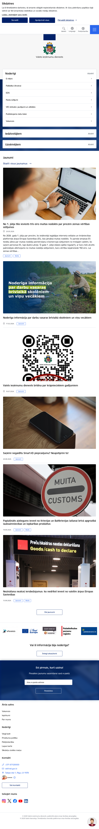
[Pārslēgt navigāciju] (94, 29)
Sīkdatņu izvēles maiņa (11, 750)
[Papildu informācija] (14, 777)
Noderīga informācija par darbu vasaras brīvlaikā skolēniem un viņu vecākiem (47, 317)
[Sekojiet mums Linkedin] (26, 801)
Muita (17, 256)
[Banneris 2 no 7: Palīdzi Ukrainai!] (69, 631)
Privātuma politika (9, 738)
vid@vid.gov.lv (11, 768)
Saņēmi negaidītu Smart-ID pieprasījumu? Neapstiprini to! (36, 453)
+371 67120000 (12, 764)
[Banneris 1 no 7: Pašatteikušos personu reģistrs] (49, 631)
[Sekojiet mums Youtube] (20, 800)
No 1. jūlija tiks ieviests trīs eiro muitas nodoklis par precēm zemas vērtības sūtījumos (46, 225)
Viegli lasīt (6, 734)
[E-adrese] (7, 777)
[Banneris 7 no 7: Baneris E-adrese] (30, 631)
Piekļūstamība (8, 742)
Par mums (6, 719)
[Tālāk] (94, 631)
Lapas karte (7, 746)
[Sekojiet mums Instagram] (4, 801)
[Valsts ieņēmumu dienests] (18, 29)
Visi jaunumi (49, 612)
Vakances (6, 711)
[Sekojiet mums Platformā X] (9, 801)
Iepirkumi (6, 715)
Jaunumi (8, 256)
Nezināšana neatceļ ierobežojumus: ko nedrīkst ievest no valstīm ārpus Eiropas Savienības (48, 593)
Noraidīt (14, 20)
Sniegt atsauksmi (49, 653)
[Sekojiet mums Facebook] (15, 801)
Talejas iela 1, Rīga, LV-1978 (17, 773)
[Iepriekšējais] (5, 631)
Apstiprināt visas (42, 20)
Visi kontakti (15, 785)
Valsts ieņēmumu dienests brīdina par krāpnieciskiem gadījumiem (40, 385)
